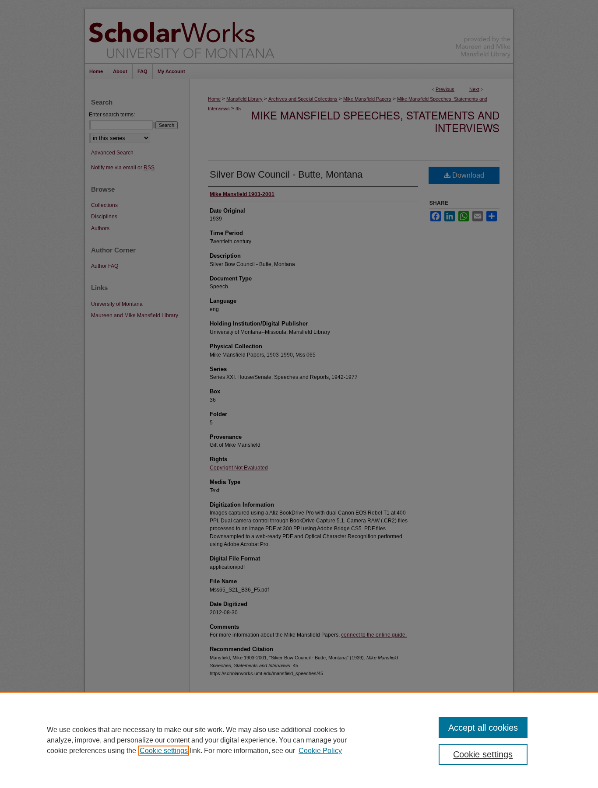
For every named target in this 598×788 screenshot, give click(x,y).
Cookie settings (164, 750)
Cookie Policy (320, 750)
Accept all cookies (483, 727)
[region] (299, 740)
